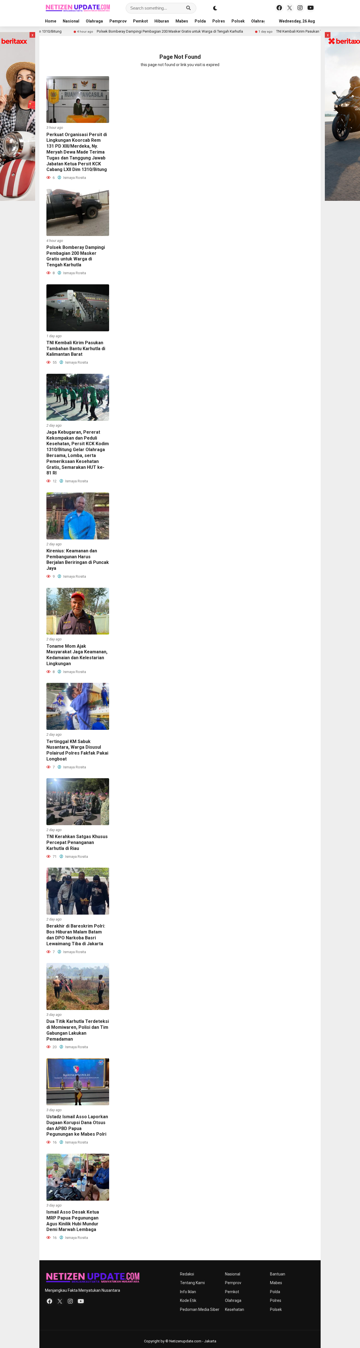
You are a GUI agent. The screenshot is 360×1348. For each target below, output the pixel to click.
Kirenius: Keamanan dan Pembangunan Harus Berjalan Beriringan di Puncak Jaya (77, 559)
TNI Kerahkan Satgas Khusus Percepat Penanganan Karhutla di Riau (77, 842)
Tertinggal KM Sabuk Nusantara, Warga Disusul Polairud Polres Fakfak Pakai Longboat (77, 750)
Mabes (182, 21)
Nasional (71, 21)
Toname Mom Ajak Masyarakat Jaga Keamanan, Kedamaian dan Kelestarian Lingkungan (76, 654)
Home (50, 21)
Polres (218, 21)
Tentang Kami (192, 1283)
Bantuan (277, 1274)
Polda (200, 21)
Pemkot (140, 21)
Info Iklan (188, 1292)
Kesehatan (234, 1309)
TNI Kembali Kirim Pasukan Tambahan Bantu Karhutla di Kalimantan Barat (293, 31)
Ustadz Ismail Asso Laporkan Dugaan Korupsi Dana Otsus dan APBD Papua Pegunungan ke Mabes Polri (77, 1125)
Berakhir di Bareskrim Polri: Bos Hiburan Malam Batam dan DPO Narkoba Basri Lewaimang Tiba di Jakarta (75, 934)
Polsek (238, 21)
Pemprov (118, 21)
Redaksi (187, 1274)
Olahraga (94, 21)
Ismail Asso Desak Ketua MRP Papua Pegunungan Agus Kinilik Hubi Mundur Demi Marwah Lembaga (72, 1220)
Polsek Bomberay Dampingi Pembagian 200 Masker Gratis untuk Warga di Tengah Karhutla (128, 31)
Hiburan (161, 21)
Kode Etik (188, 1300)
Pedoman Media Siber (199, 1309)
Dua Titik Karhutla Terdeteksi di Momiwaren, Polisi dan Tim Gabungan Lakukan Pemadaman (77, 1030)
